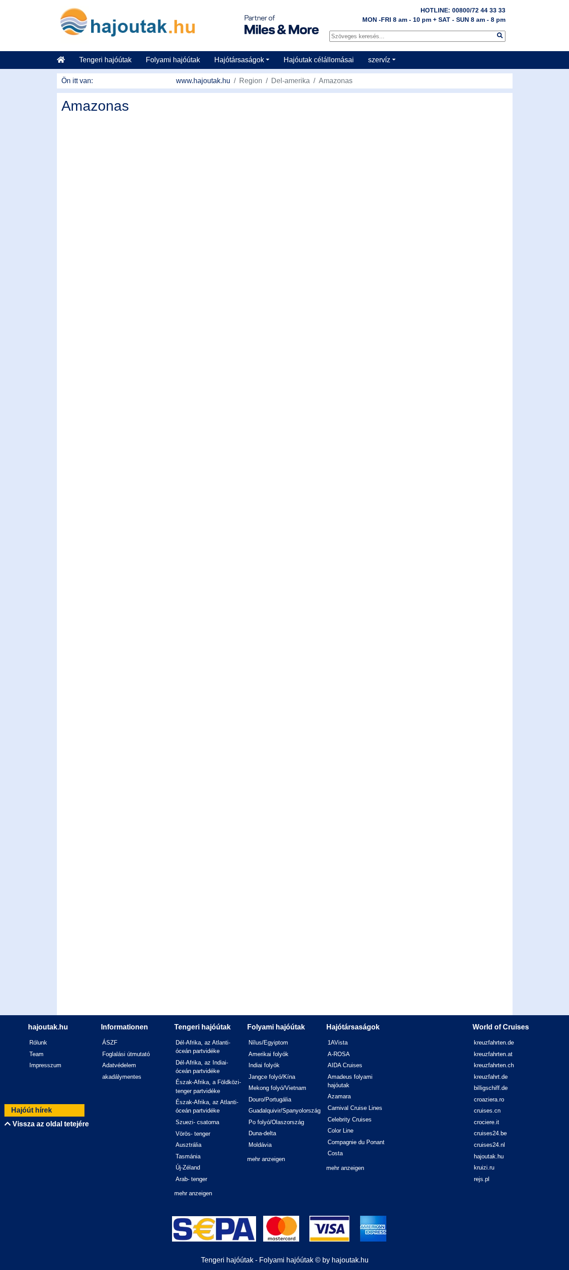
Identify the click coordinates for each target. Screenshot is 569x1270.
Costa (335, 1153)
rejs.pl (481, 1179)
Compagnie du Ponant (356, 1142)
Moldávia (260, 1144)
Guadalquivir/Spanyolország (284, 1110)
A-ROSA (339, 1054)
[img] (500, 35)
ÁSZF (109, 1042)
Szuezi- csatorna (197, 1122)
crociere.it (486, 1122)
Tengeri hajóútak (105, 60)
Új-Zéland (188, 1167)
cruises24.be (490, 1133)
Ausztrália (188, 1144)
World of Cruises (501, 1027)
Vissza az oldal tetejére (50, 1124)
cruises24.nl (489, 1144)
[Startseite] (64, 60)
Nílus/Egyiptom (268, 1042)
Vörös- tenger (193, 1133)
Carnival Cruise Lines (355, 1108)
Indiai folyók (264, 1065)
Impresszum (45, 1065)
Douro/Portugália (269, 1099)
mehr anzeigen (193, 1193)
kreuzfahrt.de (491, 1076)
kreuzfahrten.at (493, 1054)
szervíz (379, 60)
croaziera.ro (489, 1099)
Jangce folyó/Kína (271, 1076)
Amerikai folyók (268, 1054)
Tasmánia (188, 1156)
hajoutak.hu (489, 1156)
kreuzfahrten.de (494, 1042)
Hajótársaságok (239, 60)
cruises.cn (487, 1110)
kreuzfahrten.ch (494, 1065)
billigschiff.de (491, 1088)
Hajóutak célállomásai (319, 60)
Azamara (339, 1096)
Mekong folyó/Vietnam (277, 1088)
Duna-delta (262, 1133)
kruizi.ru (484, 1167)
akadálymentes (121, 1076)
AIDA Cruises (345, 1065)
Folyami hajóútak (173, 60)
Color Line (340, 1130)
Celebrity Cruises (350, 1119)
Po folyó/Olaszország (276, 1122)
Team (36, 1054)
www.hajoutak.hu (203, 80)
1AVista (338, 1042)
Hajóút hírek (31, 1110)
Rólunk (38, 1042)
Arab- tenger (191, 1179)
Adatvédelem (119, 1065)
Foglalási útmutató (126, 1054)
